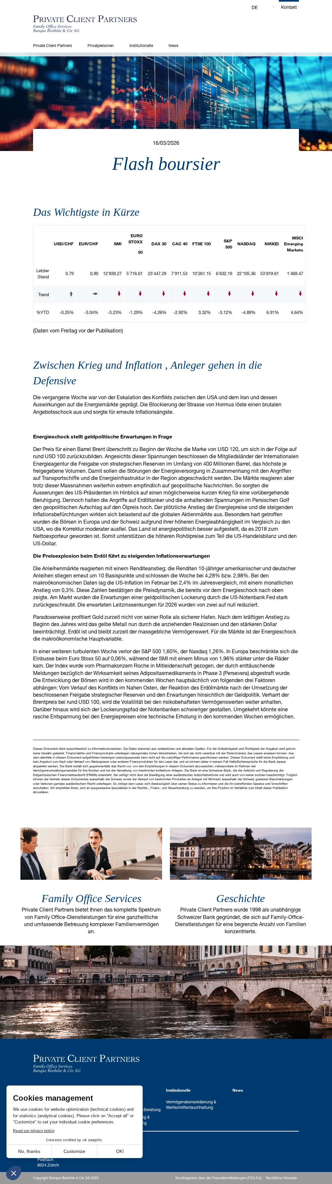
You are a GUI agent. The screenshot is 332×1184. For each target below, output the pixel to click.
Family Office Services (91, 898)
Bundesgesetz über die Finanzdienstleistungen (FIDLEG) (218, 1178)
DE (255, 7)
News (173, 45)
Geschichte (240, 898)
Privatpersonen (101, 45)
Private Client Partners (52, 45)
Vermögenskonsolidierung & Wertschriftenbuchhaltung (191, 1104)
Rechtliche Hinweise (281, 1178)
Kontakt (289, 7)
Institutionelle (141, 45)
